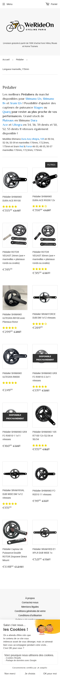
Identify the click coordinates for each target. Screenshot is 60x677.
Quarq (6, 111)
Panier (54, 4)
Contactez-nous (30, 602)
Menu (9, 4)
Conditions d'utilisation (30, 615)
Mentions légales (30, 606)
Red (22, 146)
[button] (9, 206)
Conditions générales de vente (30, 611)
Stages (38, 107)
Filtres (51, 165)
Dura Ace (26, 139)
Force (29, 146)
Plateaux (8, 120)
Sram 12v (16, 103)
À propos (30, 598)
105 (42, 139)
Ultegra (17, 124)
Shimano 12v (33, 98)
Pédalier (20, 59)
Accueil (6, 59)
